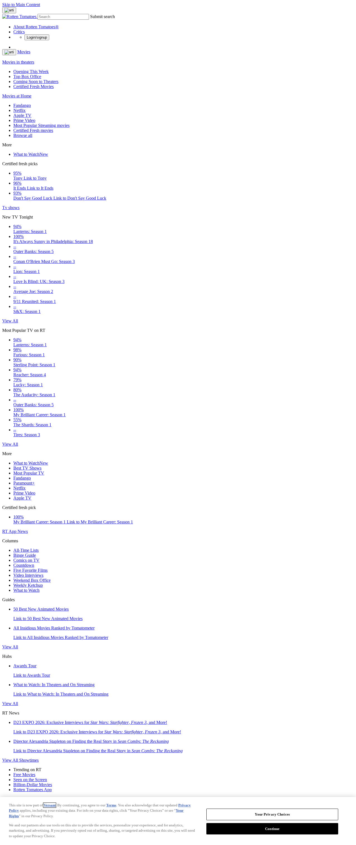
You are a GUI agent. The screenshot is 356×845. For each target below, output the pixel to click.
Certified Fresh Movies (33, 86)
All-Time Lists (26, 550)
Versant (50, 805)
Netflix (19, 110)
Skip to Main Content (21, 4)
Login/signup (37, 37)
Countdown (23, 565)
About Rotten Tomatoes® (36, 26)
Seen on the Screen (30, 779)
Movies (23, 51)
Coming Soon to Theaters (35, 81)
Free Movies (24, 774)
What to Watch (30, 154)
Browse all (22, 135)
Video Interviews (28, 575)
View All (10, 321)
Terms (111, 805)
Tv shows (10, 207)
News (23, 531)
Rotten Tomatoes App (32, 789)
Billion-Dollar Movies (32, 784)
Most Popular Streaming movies (41, 125)
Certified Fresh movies (33, 130)
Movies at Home (16, 96)
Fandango (22, 105)
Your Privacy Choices (272, 814)
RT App (10, 531)
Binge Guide (24, 555)
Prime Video (24, 120)
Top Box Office (27, 76)
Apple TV (22, 115)
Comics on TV (26, 560)
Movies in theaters (18, 62)
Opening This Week (31, 71)
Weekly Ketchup (28, 585)
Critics (19, 31)
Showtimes (29, 760)
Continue (272, 829)
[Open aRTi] (9, 10)
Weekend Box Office (32, 580)
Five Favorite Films (30, 570)
